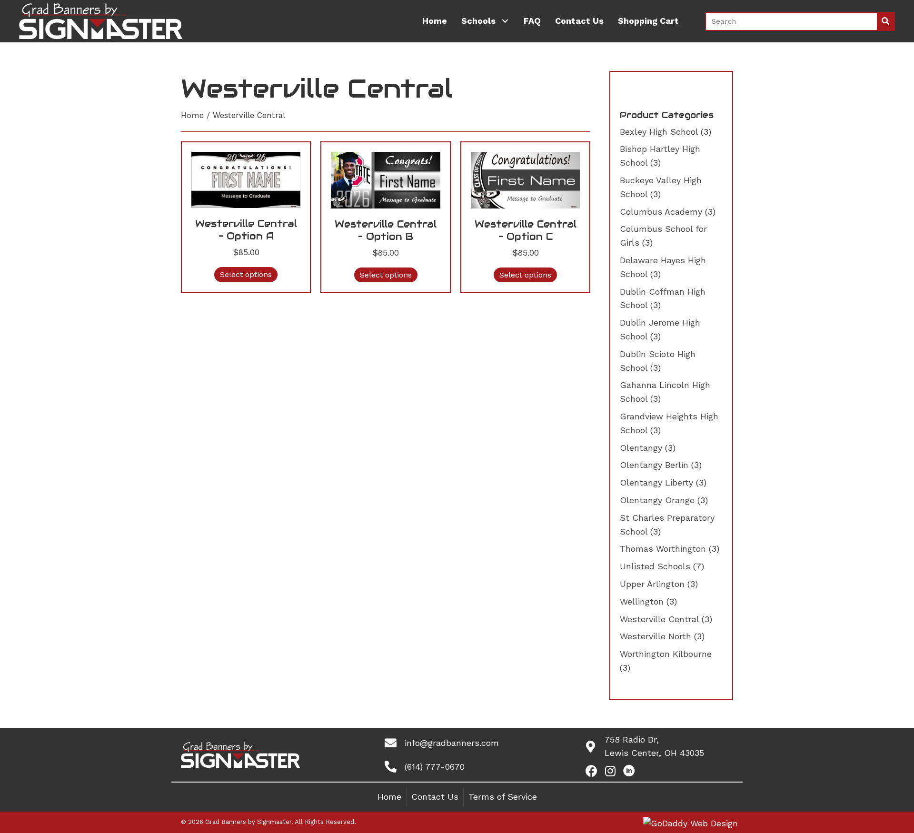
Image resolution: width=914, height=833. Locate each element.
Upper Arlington (652, 584)
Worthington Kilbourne (666, 654)
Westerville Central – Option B (386, 230)
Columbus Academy (661, 212)
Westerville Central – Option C (525, 230)
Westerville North (655, 636)
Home (192, 115)
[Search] (885, 21)
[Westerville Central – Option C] (525, 179)
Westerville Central (659, 619)
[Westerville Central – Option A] (245, 179)
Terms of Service (502, 797)
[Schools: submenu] (505, 21)
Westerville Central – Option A (246, 230)
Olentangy (641, 448)
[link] (434, 21)
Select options (246, 274)
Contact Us (434, 797)
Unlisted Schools (655, 566)
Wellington (642, 601)
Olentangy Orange (657, 500)
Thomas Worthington (663, 549)
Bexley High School (659, 132)
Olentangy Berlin (654, 465)
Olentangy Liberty (656, 482)
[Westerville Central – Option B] (385, 179)
